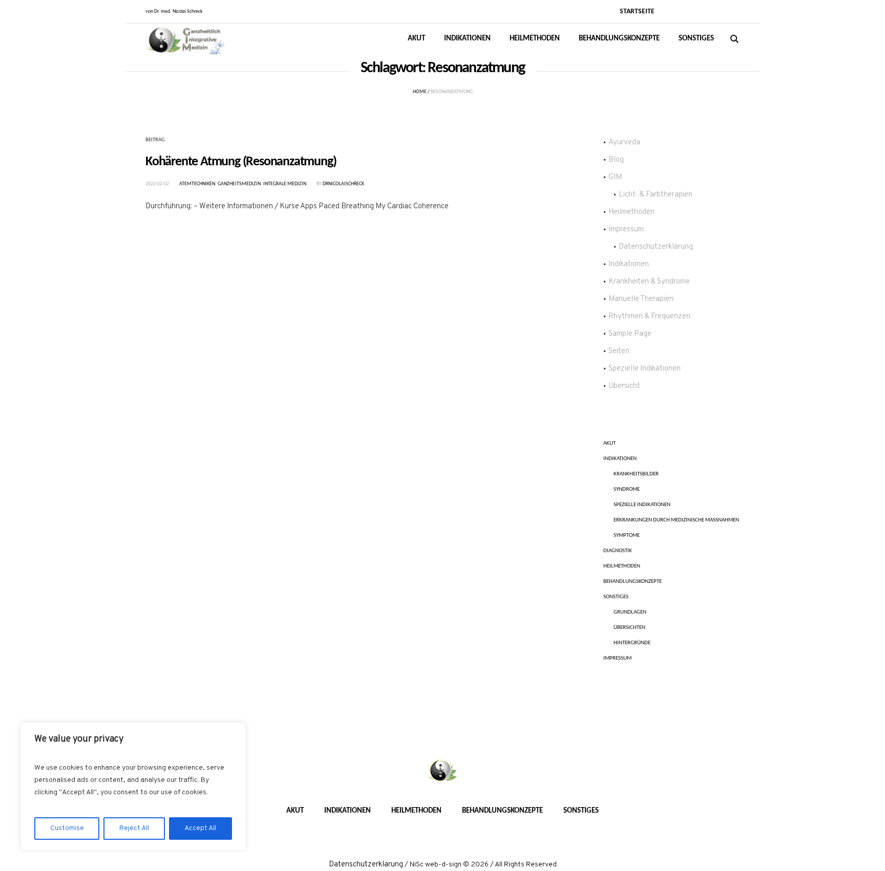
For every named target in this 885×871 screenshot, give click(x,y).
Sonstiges (615, 597)
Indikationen (628, 264)
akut (609, 443)
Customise (67, 828)
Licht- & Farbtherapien (655, 195)
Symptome (627, 535)
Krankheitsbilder (636, 474)
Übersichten (629, 627)
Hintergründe (632, 643)
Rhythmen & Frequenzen (649, 316)
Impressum (626, 229)
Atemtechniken (197, 184)
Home (420, 92)
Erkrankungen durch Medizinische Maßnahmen (676, 520)
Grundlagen (630, 612)
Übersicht (624, 386)
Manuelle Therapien (640, 299)
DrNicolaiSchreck (343, 184)
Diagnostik (617, 551)
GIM (615, 177)
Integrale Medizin (284, 184)
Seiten (618, 351)
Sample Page (629, 334)
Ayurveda (624, 142)
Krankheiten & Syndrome (649, 282)
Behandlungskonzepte (632, 581)
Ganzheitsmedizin (239, 184)
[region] (133, 787)
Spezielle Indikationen (644, 369)
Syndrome (627, 489)
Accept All (200, 828)
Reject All (134, 828)
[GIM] (442, 771)
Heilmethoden (631, 212)
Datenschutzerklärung (656, 247)
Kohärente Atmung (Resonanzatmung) (240, 162)
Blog (616, 160)
